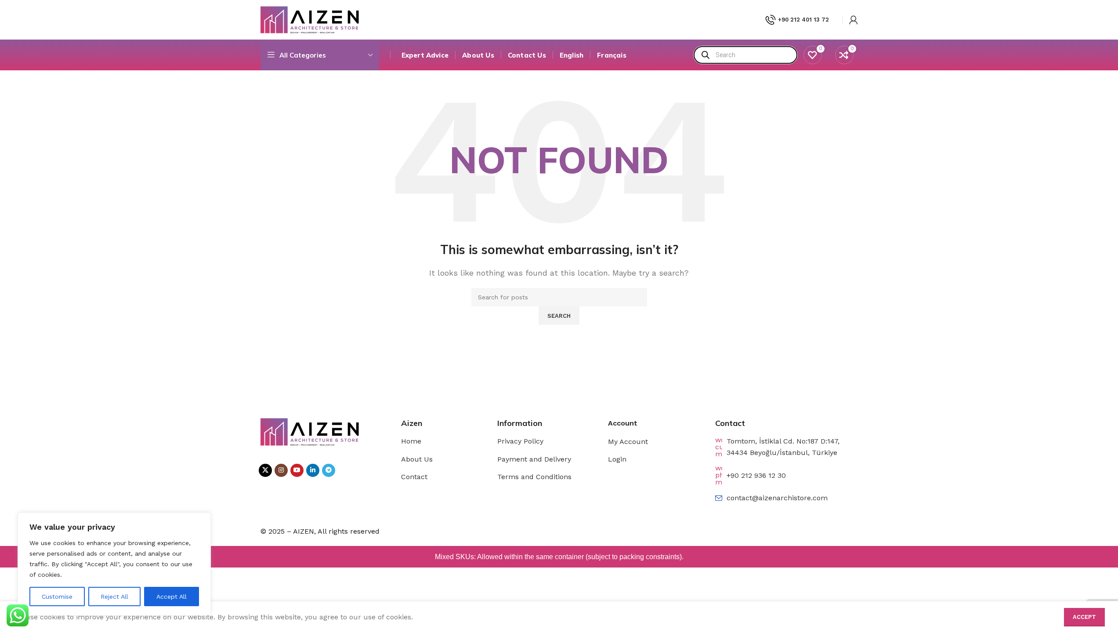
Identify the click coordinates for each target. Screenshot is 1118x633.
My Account (628, 441)
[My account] (853, 20)
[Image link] (310, 431)
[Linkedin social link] (312, 470)
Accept (1084, 617)
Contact (414, 477)
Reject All (114, 596)
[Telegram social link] (328, 470)
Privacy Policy (520, 441)
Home (411, 441)
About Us (417, 459)
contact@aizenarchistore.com (777, 498)
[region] (114, 564)
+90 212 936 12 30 (756, 475)
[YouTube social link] (297, 470)
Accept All (171, 596)
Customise (57, 596)
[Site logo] (310, 19)
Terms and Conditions (534, 477)
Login (617, 459)
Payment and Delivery (534, 459)
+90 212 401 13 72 (803, 19)
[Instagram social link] (281, 470)
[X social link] (265, 470)
